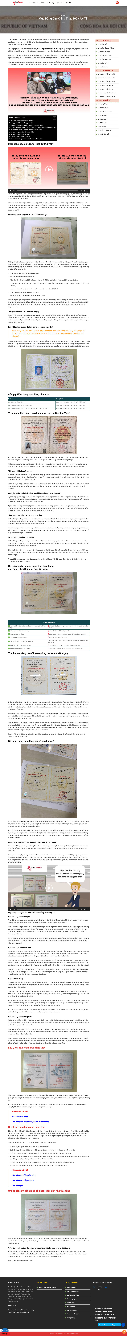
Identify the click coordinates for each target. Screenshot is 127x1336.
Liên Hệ (42, 3)
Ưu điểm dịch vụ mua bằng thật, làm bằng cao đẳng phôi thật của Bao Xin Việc (33, 127)
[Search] (117, 2)
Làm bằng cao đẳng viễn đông (24, 1175)
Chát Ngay (5, 1334)
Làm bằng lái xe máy (105, 111)
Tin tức (68, 3)
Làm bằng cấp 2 (103, 67)
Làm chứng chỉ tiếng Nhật (106, 97)
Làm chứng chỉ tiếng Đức (106, 89)
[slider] (47, 190)
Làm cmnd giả (102, 119)
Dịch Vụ (59, 3)
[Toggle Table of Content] (53, 118)
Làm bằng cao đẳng (104, 55)
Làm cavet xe (102, 115)
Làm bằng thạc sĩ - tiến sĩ (106, 48)
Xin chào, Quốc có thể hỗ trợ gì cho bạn (109, 1324)
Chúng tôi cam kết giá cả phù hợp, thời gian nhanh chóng (27, 139)
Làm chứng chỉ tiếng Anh (106, 78)
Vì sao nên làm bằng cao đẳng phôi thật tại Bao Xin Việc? (27, 125)
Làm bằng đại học (104, 52)
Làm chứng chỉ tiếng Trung (106, 93)
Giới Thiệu (51, 3)
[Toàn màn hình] (87, 191)
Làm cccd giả (102, 123)
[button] (49, 169)
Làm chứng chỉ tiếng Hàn (106, 85)
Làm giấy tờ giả (103, 104)
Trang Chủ (34, 3)
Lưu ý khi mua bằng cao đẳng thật (20, 134)
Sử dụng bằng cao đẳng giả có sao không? (23, 132)
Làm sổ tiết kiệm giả (104, 130)
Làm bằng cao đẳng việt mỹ (23, 1180)
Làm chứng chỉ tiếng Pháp (106, 81)
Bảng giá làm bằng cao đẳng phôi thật (22, 123)
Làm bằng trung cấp (104, 59)
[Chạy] (11, 191)
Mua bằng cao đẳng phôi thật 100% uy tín (22, 121)
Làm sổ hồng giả (103, 134)
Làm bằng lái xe (103, 108)
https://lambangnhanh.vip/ (48, 1287)
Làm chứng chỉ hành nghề (106, 74)
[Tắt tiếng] (84, 191)
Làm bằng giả (102, 44)
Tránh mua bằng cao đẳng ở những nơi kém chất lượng (26, 130)
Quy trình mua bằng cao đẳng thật (20, 136)
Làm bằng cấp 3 (103, 63)
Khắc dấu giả (102, 126)
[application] (49, 170)
